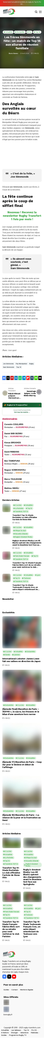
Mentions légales (26, 990)
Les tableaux (16, 1030)
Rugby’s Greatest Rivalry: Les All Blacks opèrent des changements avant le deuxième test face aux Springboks (26, 543)
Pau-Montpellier (21, 364)
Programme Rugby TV (17, 1035)
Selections (24, 1033)
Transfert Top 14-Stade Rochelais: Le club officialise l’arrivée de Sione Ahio (24, 517)
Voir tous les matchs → (22, 412)
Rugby (31, 364)
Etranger (14, 1033)
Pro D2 (34, 1030)
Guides (6, 990)
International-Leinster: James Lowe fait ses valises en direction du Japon (21, 659)
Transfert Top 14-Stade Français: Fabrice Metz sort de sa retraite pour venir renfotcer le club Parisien (26, 565)
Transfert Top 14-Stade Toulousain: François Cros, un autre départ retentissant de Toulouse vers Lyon (25, 587)
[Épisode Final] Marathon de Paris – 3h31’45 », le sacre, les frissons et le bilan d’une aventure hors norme (20, 711)
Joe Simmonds (8, 364)
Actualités (5, 1030)
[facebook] (4, 976)
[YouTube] (14, 976)
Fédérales (34, 1033)
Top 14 (18, 367)
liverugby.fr (8, 1014)
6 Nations (5, 1033)
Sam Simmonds (8, 367)
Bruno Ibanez (13, 53)
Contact (14, 990)
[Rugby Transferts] (8, 11)
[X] (9, 976)
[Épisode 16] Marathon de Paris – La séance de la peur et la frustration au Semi (21, 817)
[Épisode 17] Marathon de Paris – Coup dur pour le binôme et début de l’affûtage (22, 764)
